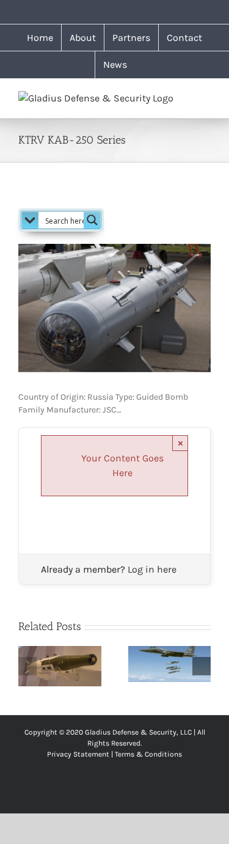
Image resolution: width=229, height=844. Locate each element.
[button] (27, 666)
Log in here (152, 569)
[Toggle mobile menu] (206, 97)
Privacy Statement (78, 754)
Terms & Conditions (148, 754)
